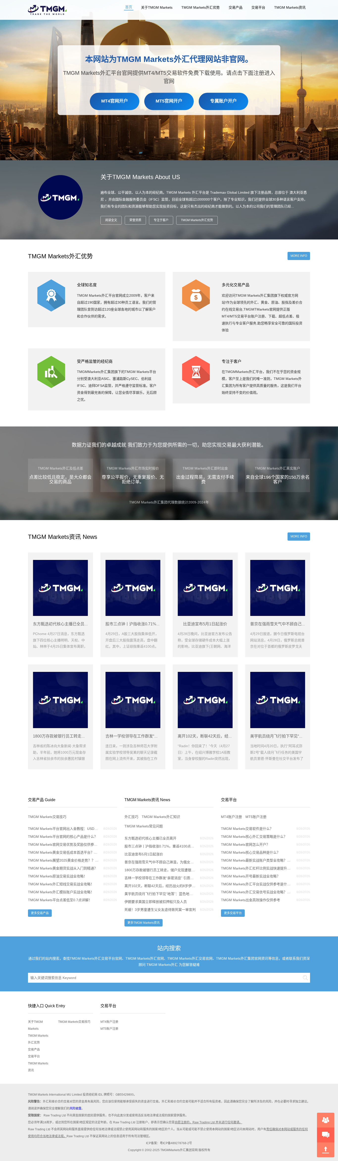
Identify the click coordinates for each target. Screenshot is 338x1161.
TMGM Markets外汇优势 (200, 7)
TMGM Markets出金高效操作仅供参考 (250, 900)
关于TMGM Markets (156, 7)
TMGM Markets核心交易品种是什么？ (250, 852)
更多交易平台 (233, 913)
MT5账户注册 (255, 817)
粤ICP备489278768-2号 (176, 1143)
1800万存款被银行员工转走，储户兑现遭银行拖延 (160, 870)
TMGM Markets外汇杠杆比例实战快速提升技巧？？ (256, 868)
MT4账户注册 (231, 817)
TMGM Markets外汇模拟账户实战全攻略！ (61, 892)
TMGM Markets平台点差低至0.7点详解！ (60, 900)
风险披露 (75, 1108)
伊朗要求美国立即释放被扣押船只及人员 (155, 902)
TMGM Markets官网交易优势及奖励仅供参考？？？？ (63, 844)
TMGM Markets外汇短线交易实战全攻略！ (61, 884)
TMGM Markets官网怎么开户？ (245, 844)
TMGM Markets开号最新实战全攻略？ (250, 876)
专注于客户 (161, 220)
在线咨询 (325, 1120)
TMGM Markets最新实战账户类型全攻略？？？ (256, 860)
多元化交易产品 (235, 285)
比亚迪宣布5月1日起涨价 (143, 854)
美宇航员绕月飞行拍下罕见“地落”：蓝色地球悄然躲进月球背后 (160, 894)
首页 (128, 7)
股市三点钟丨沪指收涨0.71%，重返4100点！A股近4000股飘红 (160, 846)
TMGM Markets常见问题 (143, 826)
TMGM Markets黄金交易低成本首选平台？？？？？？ (63, 852)
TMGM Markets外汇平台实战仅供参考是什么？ (256, 884)
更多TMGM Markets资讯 (143, 922)
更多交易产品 (40, 913)
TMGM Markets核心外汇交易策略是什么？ (254, 837)
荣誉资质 (135, 220)
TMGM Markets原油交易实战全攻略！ (57, 876)
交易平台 (258, 7)
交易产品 (235, 7)
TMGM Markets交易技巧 (47, 817)
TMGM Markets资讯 (290, 7)
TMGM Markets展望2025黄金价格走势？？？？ (63, 860)
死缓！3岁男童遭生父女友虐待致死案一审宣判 (160, 910)
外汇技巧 (131, 817)
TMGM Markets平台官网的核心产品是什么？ (62, 837)
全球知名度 (87, 285)
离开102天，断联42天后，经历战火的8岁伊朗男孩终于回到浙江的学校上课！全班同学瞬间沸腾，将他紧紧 (160, 886)
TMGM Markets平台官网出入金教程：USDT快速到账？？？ (63, 829)
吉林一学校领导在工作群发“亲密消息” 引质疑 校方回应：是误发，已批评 (160, 878)
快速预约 (325, 1135)
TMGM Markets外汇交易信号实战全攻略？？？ (256, 892)
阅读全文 (111, 220)
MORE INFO (298, 256)
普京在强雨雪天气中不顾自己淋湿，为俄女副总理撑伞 (160, 862)
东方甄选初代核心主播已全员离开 (150, 838)
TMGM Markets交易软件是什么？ (247, 829)
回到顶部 (325, 1149)
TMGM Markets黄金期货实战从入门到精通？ (62, 868)
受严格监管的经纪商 (95, 361)
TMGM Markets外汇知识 (161, 817)
